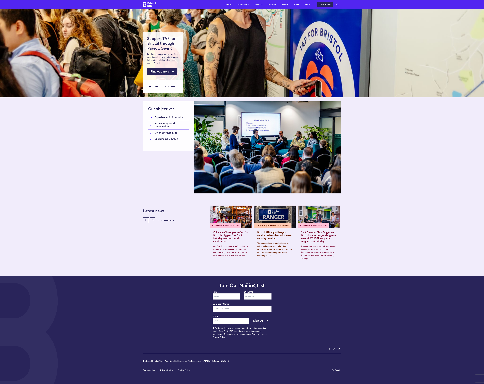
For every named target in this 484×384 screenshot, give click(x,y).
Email (215, 316)
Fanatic (338, 370)
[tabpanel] (242, 53)
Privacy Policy (219, 337)
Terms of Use (258, 334)
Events (285, 4)
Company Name (221, 303)
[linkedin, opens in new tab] (339, 349)
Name (216, 291)
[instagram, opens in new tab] (334, 349)
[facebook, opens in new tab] (329, 349)
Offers (308, 4)
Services (258, 4)
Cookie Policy (184, 370)
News (296, 4)
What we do (243, 4)
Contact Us (325, 4)
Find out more (160, 71)
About (228, 4)
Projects (272, 4)
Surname (248, 291)
